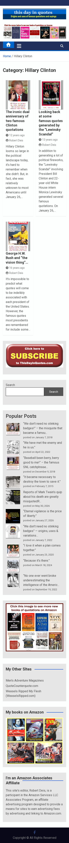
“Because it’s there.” (36, 560)
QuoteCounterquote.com (22, 686)
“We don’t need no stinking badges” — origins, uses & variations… (40, 531)
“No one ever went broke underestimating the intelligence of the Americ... (41, 580)
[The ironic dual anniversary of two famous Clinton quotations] (18, 95)
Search (10, 385)
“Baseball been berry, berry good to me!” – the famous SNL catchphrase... (41, 462)
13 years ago (50, 139)
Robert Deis (16, 140)
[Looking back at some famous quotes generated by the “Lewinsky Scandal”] (51, 95)
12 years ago (17, 135)
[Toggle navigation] (19, 46)
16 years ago (17, 267)
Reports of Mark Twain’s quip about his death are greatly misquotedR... (42, 496)
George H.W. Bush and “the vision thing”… (17, 257)
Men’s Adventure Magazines (25, 680)
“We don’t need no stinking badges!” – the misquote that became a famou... (42, 428)
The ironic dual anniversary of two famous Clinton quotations (18, 121)
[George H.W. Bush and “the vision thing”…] (18, 236)
